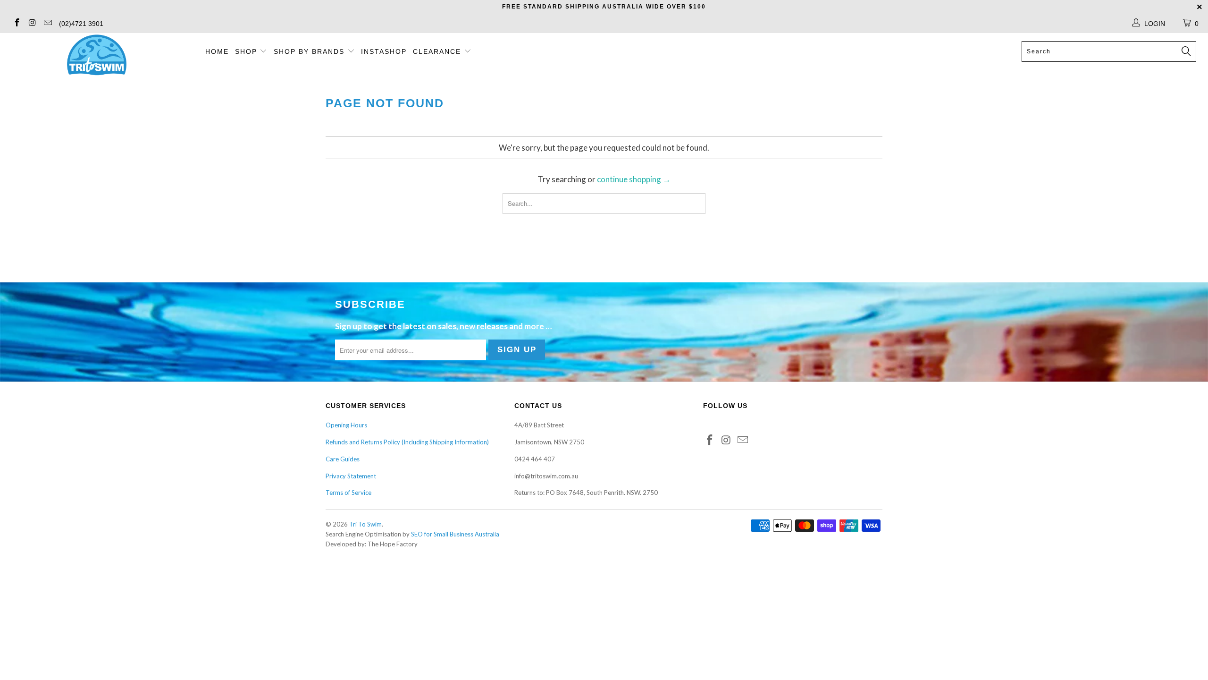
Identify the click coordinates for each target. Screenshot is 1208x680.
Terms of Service (348, 492)
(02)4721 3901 (81, 23)
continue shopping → (634, 179)
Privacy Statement (351, 476)
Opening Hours (346, 425)
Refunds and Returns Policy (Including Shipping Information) (407, 442)
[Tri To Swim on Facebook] (16, 23)
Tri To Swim (365, 524)
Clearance (438, 51)
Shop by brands (310, 51)
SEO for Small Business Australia (455, 534)
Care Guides (343, 459)
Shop (246, 51)
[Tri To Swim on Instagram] (32, 23)
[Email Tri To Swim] (47, 23)
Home (217, 51)
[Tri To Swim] (96, 55)
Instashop (384, 51)
